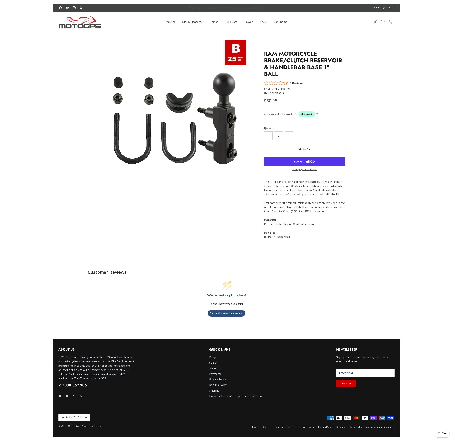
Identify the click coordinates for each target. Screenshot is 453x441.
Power (248, 22)
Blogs (212, 357)
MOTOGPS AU (73, 426)
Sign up (346, 383)
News (263, 22)
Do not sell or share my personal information (236, 396)
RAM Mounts (276, 93)
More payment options (304, 169)
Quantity (269, 128)
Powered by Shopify (91, 426)
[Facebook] (60, 7)
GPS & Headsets (192, 22)
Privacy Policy (217, 379)
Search (213, 362)
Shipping (214, 390)
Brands (214, 22)
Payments (215, 374)
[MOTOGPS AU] (79, 22)
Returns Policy (218, 385)
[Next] (278, 7)
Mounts (170, 22)
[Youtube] (67, 7)
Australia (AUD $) (382, 7)
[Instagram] (74, 7)
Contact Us (280, 22)
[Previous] (174, 7)
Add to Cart (304, 149)
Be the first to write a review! (226, 313)
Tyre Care (231, 22)
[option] (175, 111)
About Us (215, 368)
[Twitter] (81, 7)
